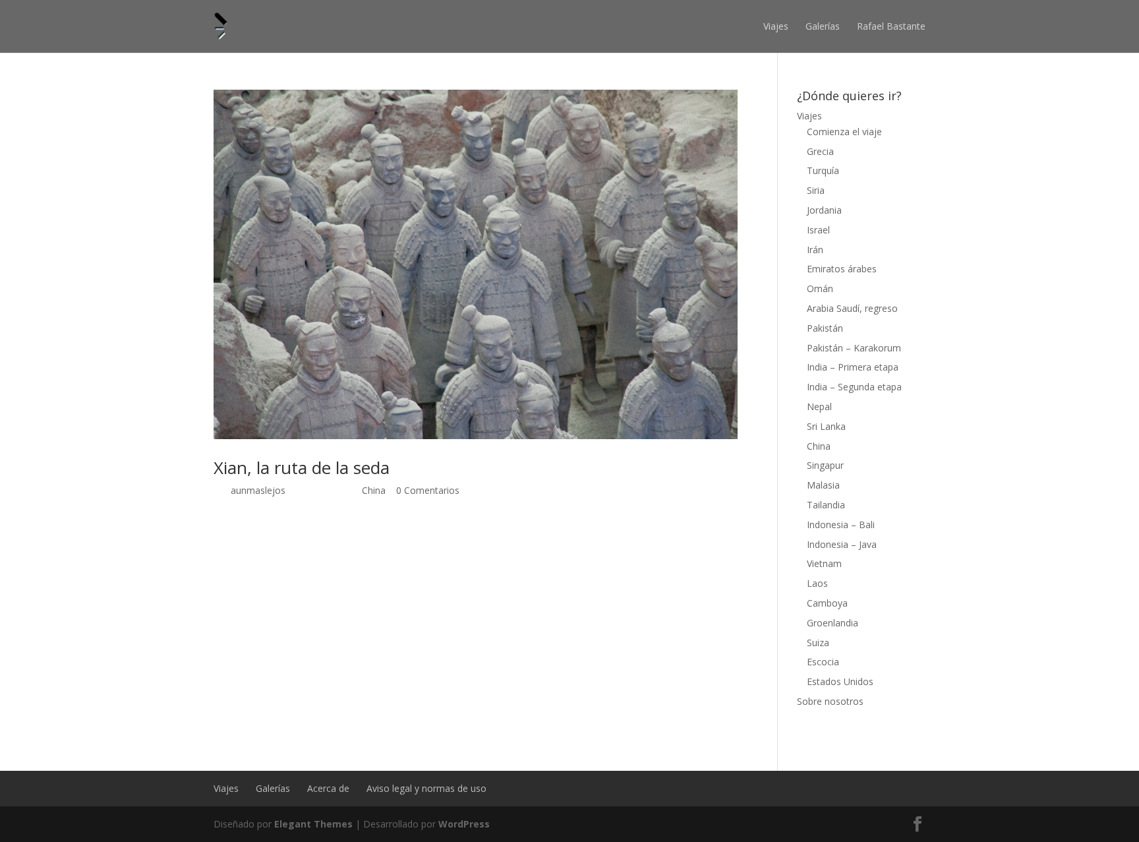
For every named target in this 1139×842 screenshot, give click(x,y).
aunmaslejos (258, 490)
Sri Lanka (826, 426)
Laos (817, 583)
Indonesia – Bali (841, 524)
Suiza (818, 642)
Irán (815, 249)
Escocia (823, 661)
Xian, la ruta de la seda (302, 467)
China (374, 490)
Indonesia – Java (842, 544)
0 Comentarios (427, 490)
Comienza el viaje (844, 131)
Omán (820, 288)
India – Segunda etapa (854, 386)
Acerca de (328, 788)
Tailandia (826, 504)
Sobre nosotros (830, 701)
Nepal (819, 406)
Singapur (825, 465)
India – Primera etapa (852, 367)
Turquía (823, 170)
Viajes (775, 26)
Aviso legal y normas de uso (426, 788)
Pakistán (825, 328)
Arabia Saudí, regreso (852, 308)
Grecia (820, 151)
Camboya (827, 603)
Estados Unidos (840, 681)
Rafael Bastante (891, 26)
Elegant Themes (313, 824)
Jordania (824, 210)
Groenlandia (832, 622)
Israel (818, 230)
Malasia (823, 485)
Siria (816, 190)
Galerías (822, 26)
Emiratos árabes (842, 268)
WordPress (464, 824)
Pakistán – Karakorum (854, 348)
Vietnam (824, 563)
